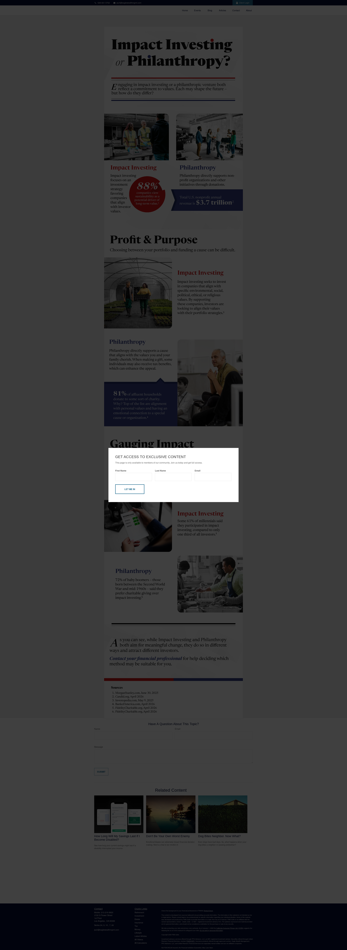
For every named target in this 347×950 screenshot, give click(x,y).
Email (197, 470)
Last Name (160, 470)
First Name (120, 470)
